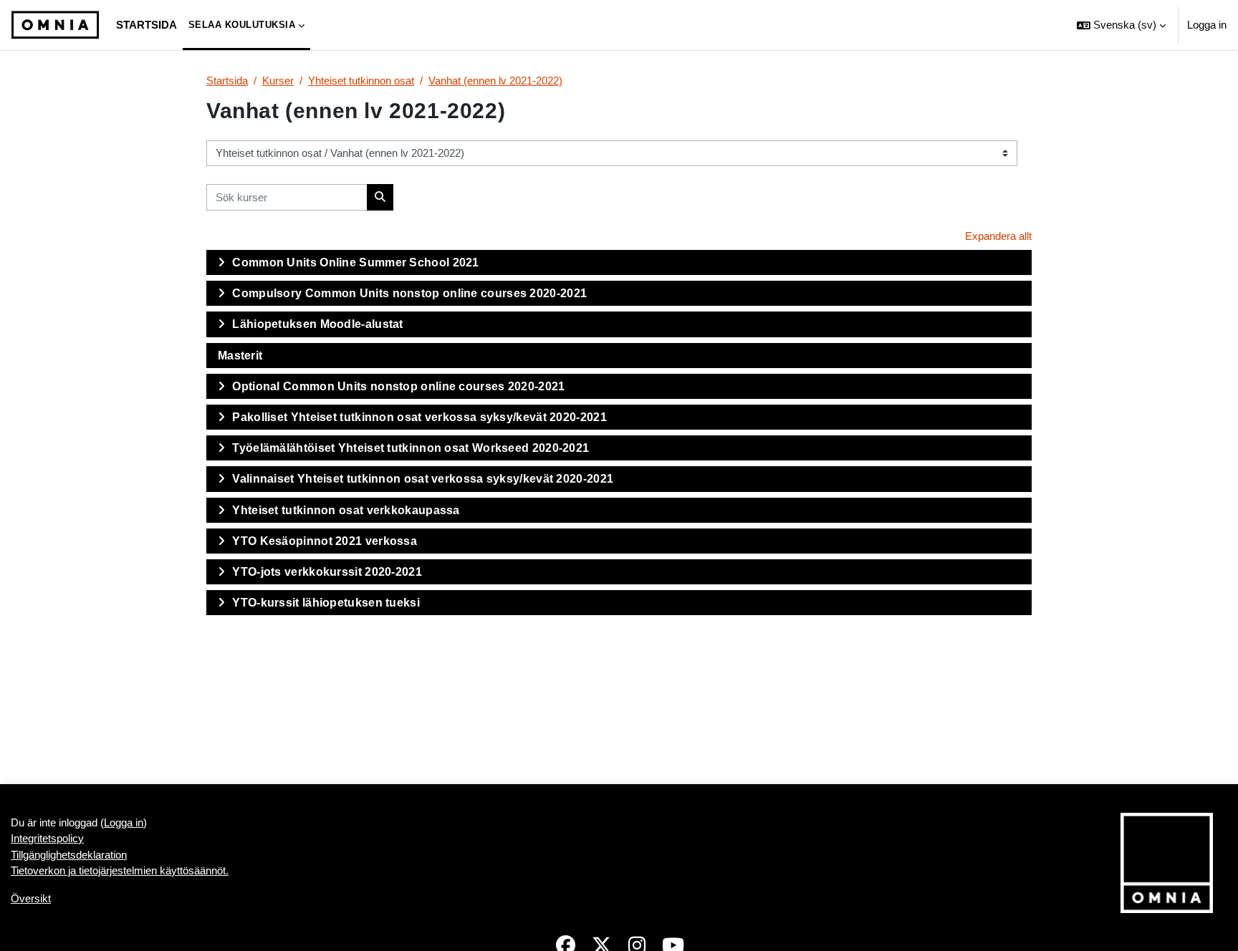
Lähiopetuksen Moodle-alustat (317, 324)
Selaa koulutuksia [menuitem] (242, 24)
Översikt (31, 898)
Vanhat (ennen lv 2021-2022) (495, 80)
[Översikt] (55, 25)
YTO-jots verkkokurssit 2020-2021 (327, 572)
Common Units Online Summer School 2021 (355, 262)
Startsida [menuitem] (146, 25)
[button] (1121, 25)
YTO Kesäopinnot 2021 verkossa (324, 541)
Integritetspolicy (47, 838)
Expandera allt (998, 236)
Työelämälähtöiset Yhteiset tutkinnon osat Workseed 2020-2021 (410, 448)
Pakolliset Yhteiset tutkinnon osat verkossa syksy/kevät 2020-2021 (419, 417)
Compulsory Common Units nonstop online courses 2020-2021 (409, 293)
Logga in (1207, 25)
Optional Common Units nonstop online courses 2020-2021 (398, 386)
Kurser (278, 80)
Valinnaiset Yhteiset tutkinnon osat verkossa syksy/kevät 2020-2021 (422, 479)
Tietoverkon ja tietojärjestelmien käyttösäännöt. (120, 870)
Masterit (240, 355)
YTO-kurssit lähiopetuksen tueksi (326, 603)
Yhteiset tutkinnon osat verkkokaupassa (345, 510)
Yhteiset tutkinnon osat (361, 80)
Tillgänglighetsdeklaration (69, 855)
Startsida (227, 80)
